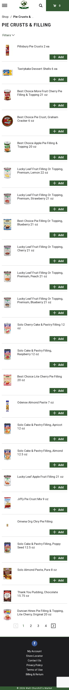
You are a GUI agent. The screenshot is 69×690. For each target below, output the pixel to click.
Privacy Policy (34, 665)
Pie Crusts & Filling (26, 16)
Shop (5, 16)
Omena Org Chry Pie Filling (35, 521)
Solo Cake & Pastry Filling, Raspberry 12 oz (34, 352)
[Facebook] (34, 643)
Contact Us (34, 660)
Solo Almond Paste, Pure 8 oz (37, 570)
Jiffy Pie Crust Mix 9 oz (32, 499)
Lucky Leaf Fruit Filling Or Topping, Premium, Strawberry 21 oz (40, 196)
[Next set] (53, 626)
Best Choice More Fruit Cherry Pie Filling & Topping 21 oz (39, 92)
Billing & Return (34, 674)
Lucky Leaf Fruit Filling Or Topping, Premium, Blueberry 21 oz (40, 300)
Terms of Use (34, 669)
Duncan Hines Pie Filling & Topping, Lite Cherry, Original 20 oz (40, 612)
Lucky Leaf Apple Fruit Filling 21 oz (40, 476)
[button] (58, 57)
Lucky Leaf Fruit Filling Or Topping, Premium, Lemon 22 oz (40, 170)
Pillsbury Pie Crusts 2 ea (33, 46)
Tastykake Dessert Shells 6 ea (37, 69)
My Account (34, 651)
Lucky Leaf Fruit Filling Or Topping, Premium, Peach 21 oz (40, 274)
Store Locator (34, 655)
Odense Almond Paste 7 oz (35, 402)
